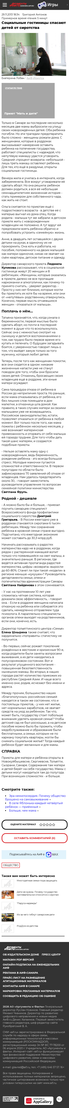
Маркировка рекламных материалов (31, 991)
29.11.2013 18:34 (10, 14)
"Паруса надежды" (27, 903)
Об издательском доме (21, 954)
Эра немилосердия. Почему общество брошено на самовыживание (35, 797)
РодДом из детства (27, 926)
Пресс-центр (51, 954)
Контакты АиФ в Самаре (21, 986)
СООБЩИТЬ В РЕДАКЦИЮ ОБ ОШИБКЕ (29, 996)
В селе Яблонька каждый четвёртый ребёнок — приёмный (34, 805)
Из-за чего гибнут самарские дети (35, 914)
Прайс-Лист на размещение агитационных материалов (24, 979)
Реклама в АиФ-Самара (20, 972)
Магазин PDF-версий (18, 959)
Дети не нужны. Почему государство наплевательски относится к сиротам (38, 893)
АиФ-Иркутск (35, 78)
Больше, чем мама (22, 810)
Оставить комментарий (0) (34, 838)
